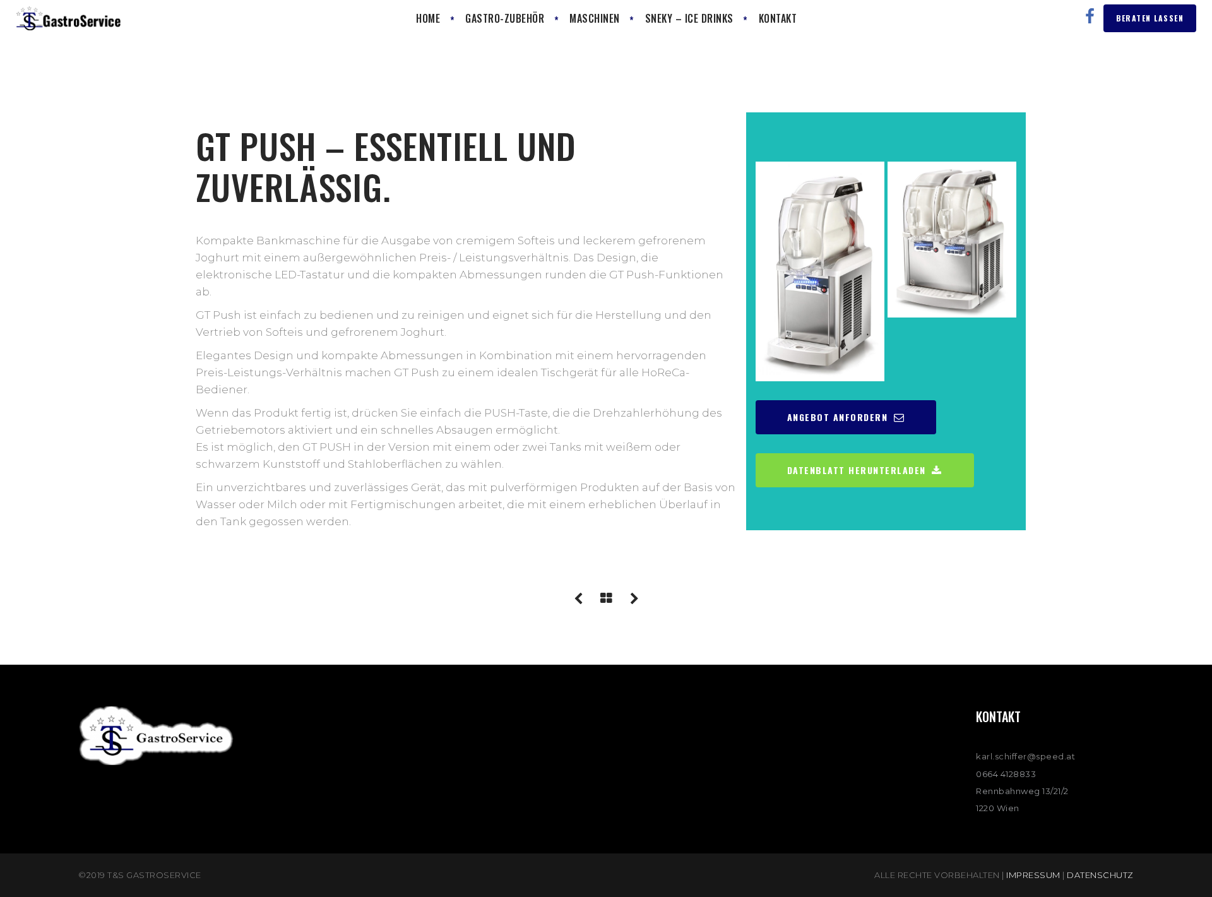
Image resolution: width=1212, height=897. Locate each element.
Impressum (1033, 875)
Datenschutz (1100, 875)
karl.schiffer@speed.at (1025, 756)
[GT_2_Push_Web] (952, 239)
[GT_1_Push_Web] (820, 271)
